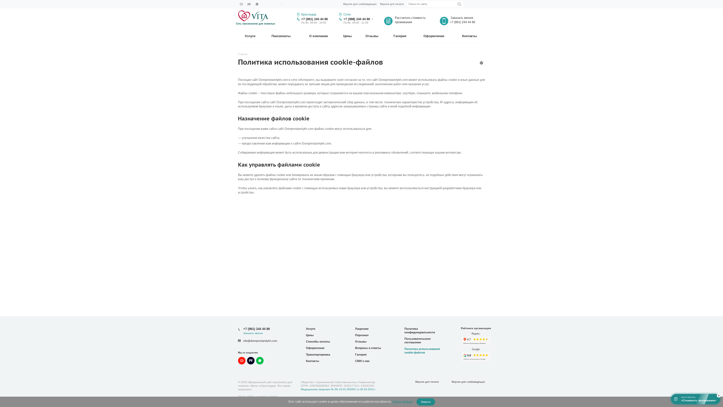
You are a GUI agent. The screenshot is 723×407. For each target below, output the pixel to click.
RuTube (249, 4)
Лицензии (361, 328)
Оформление (433, 36)
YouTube (241, 4)
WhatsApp (257, 4)
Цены (347, 36)
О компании (318, 36)
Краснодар (308, 14)
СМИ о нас (362, 361)
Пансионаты (281, 36)
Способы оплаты (318, 341)
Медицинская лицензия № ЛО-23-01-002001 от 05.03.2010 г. (338, 389)
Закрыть (426, 401)
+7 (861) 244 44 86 (314, 19)
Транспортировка (318, 354)
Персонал (362, 335)
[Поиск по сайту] (459, 4)
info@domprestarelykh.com (260, 341)
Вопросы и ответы (368, 348)
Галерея (400, 36)
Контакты (469, 36)
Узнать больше (402, 401)
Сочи (347, 14)
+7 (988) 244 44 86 (356, 19)
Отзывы (371, 36)
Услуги (250, 36)
